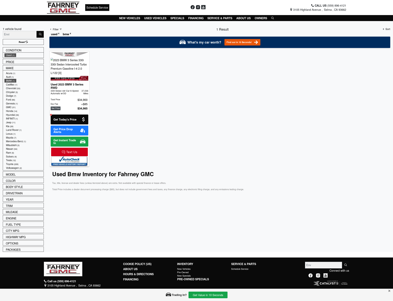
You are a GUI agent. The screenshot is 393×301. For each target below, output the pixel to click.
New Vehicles (184, 268)
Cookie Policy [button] (175, 279)
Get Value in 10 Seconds (208, 295)
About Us (130, 269)
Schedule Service (97, 7)
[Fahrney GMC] (63, 7)
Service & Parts (243, 263)
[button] (129, 18)
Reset (22, 42)
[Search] (40, 34)
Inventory (185, 263)
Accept (288, 281)
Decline (262, 281)
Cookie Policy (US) (137, 263)
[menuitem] (24, 55)
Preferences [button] (112, 282)
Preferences (237, 281)
